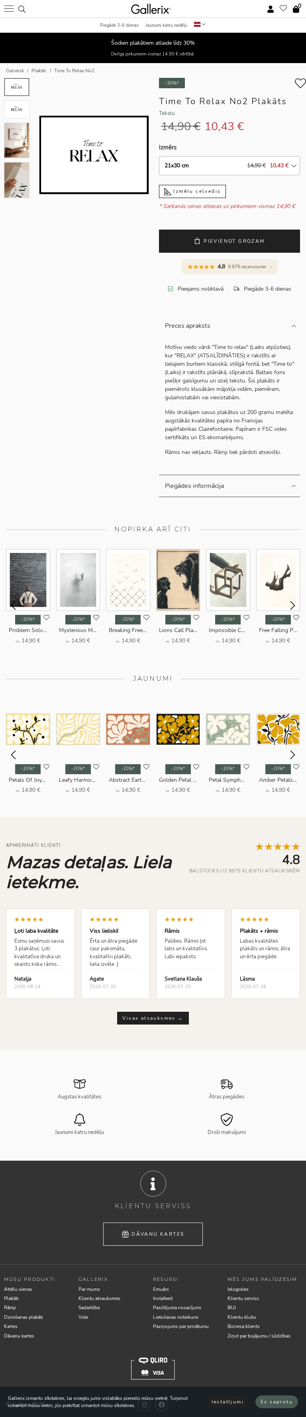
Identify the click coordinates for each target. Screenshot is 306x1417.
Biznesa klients (244, 1326)
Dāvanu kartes (157, 1234)
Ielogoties (238, 1289)
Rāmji (10, 1307)
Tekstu (167, 113)
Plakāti (11, 1298)
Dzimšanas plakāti (23, 1317)
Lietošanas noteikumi (175, 1317)
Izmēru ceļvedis (196, 191)
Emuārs (161, 1289)
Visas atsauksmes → (152, 1018)
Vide (83, 1317)
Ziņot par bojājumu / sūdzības (259, 1336)
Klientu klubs (242, 1317)
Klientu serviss (243, 1298)
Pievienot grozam (234, 241)
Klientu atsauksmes (99, 1298)
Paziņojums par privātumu (181, 1326)
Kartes (11, 1326)
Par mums (89, 1289)
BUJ (232, 1307)
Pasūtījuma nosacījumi (177, 1307)
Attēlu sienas (18, 1289)
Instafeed (163, 1298)
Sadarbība (89, 1307)
